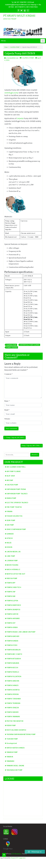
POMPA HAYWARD (13, 618)
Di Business (17, 854)
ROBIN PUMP (11, 725)
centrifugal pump (11, 93)
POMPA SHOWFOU (13, 690)
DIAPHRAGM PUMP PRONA (16, 489)
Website (7, 419)
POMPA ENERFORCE (14, 605)
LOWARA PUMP (12, 561)
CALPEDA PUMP (14, 47)
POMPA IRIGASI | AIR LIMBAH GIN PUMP (21, 632)
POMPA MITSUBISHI (14, 659)
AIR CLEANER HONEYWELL (16, 467)
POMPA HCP (11, 623)
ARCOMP (10, 480)
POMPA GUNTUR (12, 614)
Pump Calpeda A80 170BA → (32, 446)
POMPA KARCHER (13, 636)
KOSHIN (9, 547)
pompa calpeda (11, 347)
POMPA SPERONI (13, 694)
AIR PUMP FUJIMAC (14, 471)
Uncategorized (12, 743)
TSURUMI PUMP (12, 739)
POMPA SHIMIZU (13, 685)
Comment (8, 374)
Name (7, 401)
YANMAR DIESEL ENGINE (15, 766)
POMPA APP (11, 583)
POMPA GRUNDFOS (13, 610)
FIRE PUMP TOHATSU (14, 507)
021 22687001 (22, 2)
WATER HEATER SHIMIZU (16, 748)
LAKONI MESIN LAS (14, 552)
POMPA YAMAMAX (13, 717)
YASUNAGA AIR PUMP (14, 770)
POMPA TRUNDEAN (13, 703)
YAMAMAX (10, 761)
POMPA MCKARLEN (13, 650)
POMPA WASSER (13, 712)
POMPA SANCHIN (13, 681)
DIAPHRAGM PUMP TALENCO (17, 494)
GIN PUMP (10, 525)
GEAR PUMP (11, 520)
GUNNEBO (10, 534)
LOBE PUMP (11, 556)
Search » (35, 455)
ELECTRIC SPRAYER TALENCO (17, 503)
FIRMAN (9, 511)
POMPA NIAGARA (13, 663)
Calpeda (20, 118)
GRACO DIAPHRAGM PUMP (16, 529)
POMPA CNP (11, 592)
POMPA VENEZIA (13, 708)
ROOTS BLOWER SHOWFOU (16, 730)
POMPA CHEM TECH (14, 587)
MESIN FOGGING (12, 565)
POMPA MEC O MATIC (14, 654)
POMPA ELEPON (12, 601)
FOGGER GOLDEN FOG (14, 516)
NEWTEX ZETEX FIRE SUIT (16, 574)
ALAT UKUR (11, 476)
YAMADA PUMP (12, 752)
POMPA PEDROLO (13, 672)
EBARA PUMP (11, 498)
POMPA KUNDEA (12, 641)
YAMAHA (10, 757)
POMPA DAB (11, 596)
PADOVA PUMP (12, 578)
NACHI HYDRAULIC (13, 569)
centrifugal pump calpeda (29, 345)
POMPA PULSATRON (14, 676)
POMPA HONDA (12, 627)
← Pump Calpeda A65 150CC (14, 437)
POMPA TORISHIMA (14, 699)
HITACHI (10, 538)
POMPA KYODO (12, 645)
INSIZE (9, 543)
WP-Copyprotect (20, 858)
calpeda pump (11, 345)
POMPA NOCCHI (12, 668)
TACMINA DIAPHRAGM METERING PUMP (21, 734)
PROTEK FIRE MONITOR (15, 721)
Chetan (13, 858)
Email (6, 410)
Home (6, 47)
